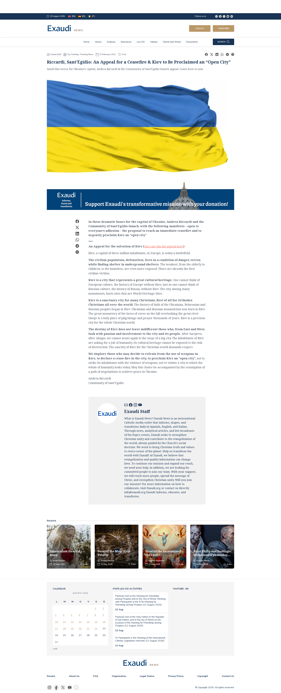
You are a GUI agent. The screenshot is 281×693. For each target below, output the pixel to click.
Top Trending (73, 54)
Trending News (86, 54)
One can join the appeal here (163, 246)
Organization (119, 676)
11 (64, 621)
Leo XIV (141, 41)
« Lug (55, 649)
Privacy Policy (176, 676)
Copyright (202, 676)
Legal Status (147, 676)
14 (88, 621)
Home (86, 41)
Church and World (172, 41)
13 (80, 621)
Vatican (153, 41)
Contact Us (228, 676)
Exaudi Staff (56, 54)
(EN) (73, 16)
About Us (74, 676)
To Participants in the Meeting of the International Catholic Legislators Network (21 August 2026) (140, 639)
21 (88, 628)
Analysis (111, 41)
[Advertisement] (119, 6)
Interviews (126, 41)
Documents (192, 41)
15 (96, 621)
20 (80, 628)
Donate (200, 28)
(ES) (83, 16)
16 (104, 621)
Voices (98, 41)
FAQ (95, 676)
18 (64, 628)
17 (56, 628)
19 (72, 628)
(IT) (93, 16)
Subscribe (223, 28)
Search (221, 41)
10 (56, 621)
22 (96, 628)
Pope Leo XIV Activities (127, 588)
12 (72, 621)
